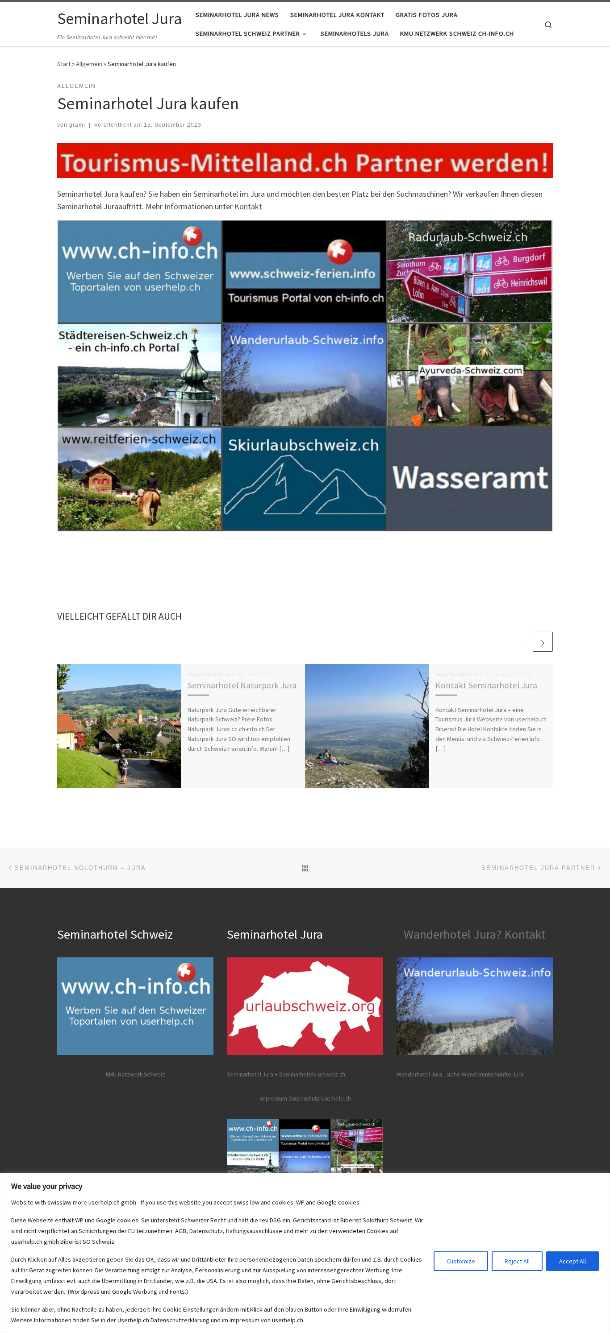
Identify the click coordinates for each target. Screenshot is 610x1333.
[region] (305, 1253)
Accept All (572, 1261)
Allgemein (89, 64)
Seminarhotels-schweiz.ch (312, 1074)
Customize (461, 1261)
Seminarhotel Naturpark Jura (242, 685)
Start (64, 64)
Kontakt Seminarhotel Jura (486, 685)
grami (77, 125)
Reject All (517, 1261)
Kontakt (248, 206)
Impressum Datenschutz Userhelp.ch (305, 1098)
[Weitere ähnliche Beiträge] (543, 642)
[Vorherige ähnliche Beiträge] (521, 642)
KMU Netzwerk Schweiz (135, 1074)
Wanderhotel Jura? (452, 934)
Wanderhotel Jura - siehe (428, 1074)
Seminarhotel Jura (251, 1074)
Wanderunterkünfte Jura (492, 1074)
